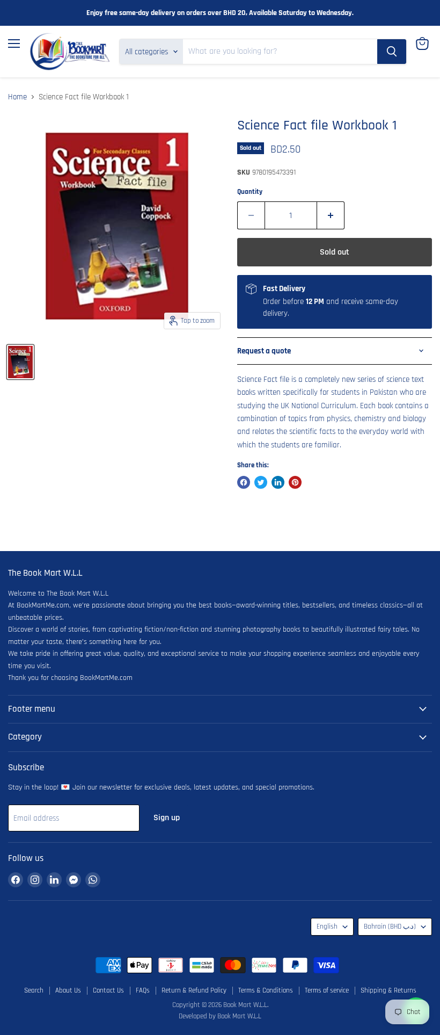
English (327, 926)
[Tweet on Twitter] (260, 482)
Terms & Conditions (265, 990)
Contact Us (108, 990)
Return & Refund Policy (194, 990)
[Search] (391, 51)
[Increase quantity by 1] (330, 215)
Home (17, 97)
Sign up (166, 817)
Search (33, 990)
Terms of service (327, 990)
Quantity (249, 192)
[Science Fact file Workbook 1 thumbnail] (20, 362)
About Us (68, 990)
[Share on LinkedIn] (278, 482)
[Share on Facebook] (243, 482)
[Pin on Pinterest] (295, 482)
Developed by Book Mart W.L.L (220, 1016)
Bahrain (390, 926)
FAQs (143, 990)
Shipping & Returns (388, 990)
